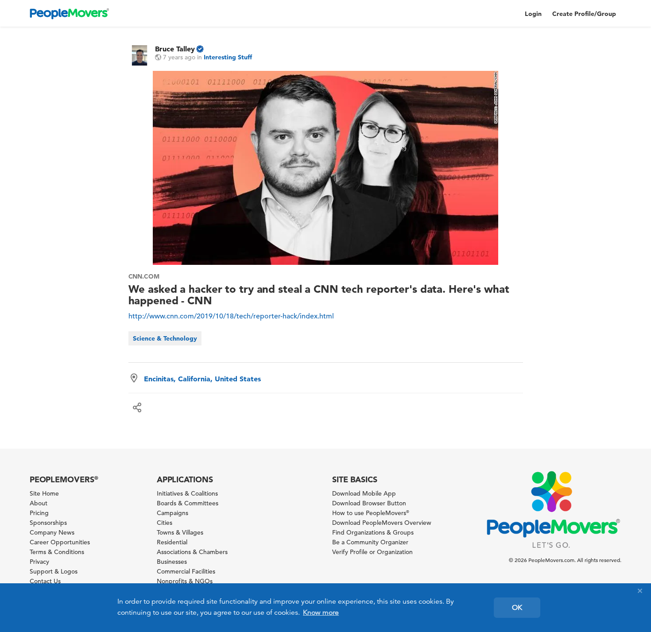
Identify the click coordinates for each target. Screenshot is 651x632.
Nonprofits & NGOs (185, 581)
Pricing (39, 513)
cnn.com (144, 276)
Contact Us (45, 581)
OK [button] (517, 607)
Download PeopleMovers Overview (381, 523)
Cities (164, 523)
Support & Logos (54, 571)
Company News (52, 532)
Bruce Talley (175, 48)
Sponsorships (48, 523)
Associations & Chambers (192, 552)
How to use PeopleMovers (370, 513)
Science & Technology (165, 338)
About (38, 503)
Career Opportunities (60, 542)
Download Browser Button (369, 503)
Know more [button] (321, 612)
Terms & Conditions (57, 552)
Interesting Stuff (228, 57)
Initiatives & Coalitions (187, 493)
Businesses (172, 562)
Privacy (39, 562)
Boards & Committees (187, 503)
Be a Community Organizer (370, 542)
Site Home (44, 493)
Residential (172, 542)
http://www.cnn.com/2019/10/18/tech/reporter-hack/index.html (231, 316)
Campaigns (172, 513)
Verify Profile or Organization (372, 552)
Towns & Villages (180, 532)
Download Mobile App (364, 493)
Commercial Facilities (186, 571)
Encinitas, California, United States (202, 378)
